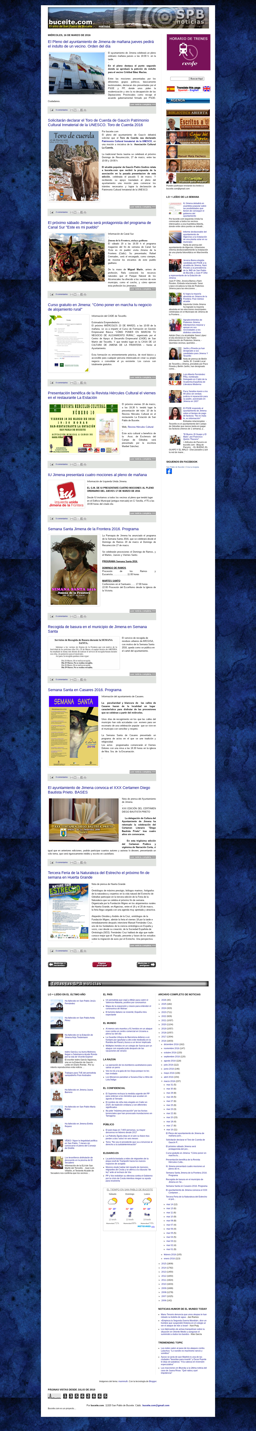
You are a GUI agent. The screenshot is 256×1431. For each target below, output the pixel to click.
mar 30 (170, 1089)
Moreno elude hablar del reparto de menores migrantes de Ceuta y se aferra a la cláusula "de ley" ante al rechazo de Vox (128, 1169)
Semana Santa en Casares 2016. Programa (84, 690)
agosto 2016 (170, 1061)
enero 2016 (169, 1258)
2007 (164, 1296)
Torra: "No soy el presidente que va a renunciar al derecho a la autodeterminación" (129, 1143)
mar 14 (170, 1204)
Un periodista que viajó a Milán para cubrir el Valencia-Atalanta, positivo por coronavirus (127, 1001)
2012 (164, 1276)
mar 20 (170, 1117)
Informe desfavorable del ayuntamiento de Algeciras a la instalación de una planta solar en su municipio (195, 237)
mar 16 (170, 1129)
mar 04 (170, 1237)
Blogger (152, 1381)
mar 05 (170, 1233)
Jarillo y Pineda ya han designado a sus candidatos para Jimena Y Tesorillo (195, 352)
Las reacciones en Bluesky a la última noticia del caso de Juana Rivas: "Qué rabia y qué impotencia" (184, 1370)
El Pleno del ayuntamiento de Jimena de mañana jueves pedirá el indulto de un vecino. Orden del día (101, 43)
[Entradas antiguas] (146, 965)
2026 (164, 1000)
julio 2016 (169, 1065)
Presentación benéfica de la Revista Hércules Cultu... (183, 1160)
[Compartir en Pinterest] (85, 110)
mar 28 (170, 1097)
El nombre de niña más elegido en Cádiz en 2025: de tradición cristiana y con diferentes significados (126, 1104)
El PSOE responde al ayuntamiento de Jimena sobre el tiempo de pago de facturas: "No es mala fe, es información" (195, 413)
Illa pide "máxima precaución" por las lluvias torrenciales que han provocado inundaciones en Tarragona (129, 1113)
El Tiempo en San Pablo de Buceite (130, 1189)
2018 (164, 1032)
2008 (164, 1292)
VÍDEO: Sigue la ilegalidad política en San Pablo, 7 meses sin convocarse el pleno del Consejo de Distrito (81, 1144)
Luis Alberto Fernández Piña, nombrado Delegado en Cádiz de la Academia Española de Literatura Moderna (195, 379)
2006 (164, 1300)
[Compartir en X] (78, 110)
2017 (164, 1036)
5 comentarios (62, 518)
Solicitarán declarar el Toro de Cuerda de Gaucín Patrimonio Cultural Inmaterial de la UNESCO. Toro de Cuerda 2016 (98, 122)
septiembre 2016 (172, 1056)
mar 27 (170, 1101)
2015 (164, 1263)
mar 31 (170, 1085)
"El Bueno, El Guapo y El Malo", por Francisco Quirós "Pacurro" (195, 437)
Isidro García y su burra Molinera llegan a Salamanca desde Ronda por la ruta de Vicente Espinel (81, 1054)
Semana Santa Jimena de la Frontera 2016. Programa (93, 529)
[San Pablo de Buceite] (169, 473)
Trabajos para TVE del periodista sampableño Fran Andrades (80, 1074)
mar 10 (170, 1216)
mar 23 (170, 1109)
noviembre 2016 (172, 1048)
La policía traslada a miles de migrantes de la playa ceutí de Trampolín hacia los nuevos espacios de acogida (127, 1161)
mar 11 (169, 1212)
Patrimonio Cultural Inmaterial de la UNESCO (127, 141)
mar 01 (170, 1249)
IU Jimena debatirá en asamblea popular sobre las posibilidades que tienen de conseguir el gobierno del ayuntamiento (194, 209)
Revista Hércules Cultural (140, 427)
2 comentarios (62, 212)
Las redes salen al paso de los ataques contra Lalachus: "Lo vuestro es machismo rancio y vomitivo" (182, 1350)
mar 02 (170, 1245)
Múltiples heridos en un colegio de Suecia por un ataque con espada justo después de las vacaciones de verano (129, 1048)
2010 (164, 1284)
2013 (164, 1272)
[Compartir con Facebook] (81, 110)
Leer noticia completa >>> (143, 104)
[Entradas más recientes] (57, 965)
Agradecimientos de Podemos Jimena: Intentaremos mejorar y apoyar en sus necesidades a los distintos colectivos (194, 326)
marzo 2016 (170, 1081)
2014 (164, 1268)
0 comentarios (62, 110)
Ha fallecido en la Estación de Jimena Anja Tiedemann (79, 1036)
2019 (164, 1028)
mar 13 (170, 1208)
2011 (164, 1280)
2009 (164, 1288)
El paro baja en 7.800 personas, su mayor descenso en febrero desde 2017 (125, 1131)
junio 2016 (169, 1069)
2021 (164, 1020)
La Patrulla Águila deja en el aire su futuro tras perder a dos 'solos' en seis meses (127, 1137)
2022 (164, 1016)
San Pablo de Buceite (175, 467)
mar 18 (170, 1121)
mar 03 (170, 1241)
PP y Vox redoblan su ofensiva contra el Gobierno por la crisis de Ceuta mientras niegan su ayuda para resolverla (129, 1178)
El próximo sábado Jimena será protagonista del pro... (181, 1147)
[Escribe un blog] (75, 110)
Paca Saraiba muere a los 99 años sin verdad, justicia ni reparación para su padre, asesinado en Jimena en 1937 (195, 396)
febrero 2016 (170, 1254)
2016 (164, 1041)
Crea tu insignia (192, 467)
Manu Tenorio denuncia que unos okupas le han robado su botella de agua (184, 1315)
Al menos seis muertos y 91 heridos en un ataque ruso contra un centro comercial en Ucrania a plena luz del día (129, 1031)
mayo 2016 (169, 1073)
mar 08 (170, 1220)
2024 (164, 1008)
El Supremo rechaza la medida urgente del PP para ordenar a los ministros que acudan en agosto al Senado (128, 1096)
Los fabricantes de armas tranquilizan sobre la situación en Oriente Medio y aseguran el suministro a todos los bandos (183, 1331)
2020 (164, 1024)
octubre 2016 (170, 1052)
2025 (164, 1004)
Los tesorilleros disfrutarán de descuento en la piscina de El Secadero (79, 1160)
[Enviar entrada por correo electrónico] (51, 110)
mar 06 (170, 1229)
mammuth (123, 1381)
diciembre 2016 (171, 1044)
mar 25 (170, 1105)
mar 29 (170, 1093)
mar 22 (170, 1113)
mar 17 (170, 1125)
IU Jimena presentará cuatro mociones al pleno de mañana (97, 475)
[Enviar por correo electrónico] (71, 110)
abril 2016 (169, 1077)
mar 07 (170, 1225)
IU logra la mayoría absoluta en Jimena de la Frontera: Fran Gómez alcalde (195, 298)
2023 (164, 1012)
